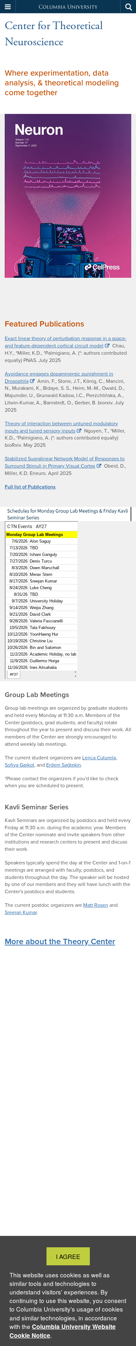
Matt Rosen (95, 905)
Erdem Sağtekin (63, 765)
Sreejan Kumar (21, 912)
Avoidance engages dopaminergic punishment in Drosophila (59, 377)
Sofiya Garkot (19, 765)
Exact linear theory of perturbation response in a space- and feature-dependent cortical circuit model (66, 342)
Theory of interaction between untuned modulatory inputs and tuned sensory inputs (61, 427)
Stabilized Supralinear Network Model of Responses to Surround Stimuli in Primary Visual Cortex (65, 462)
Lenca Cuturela (99, 757)
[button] (8, 6)
